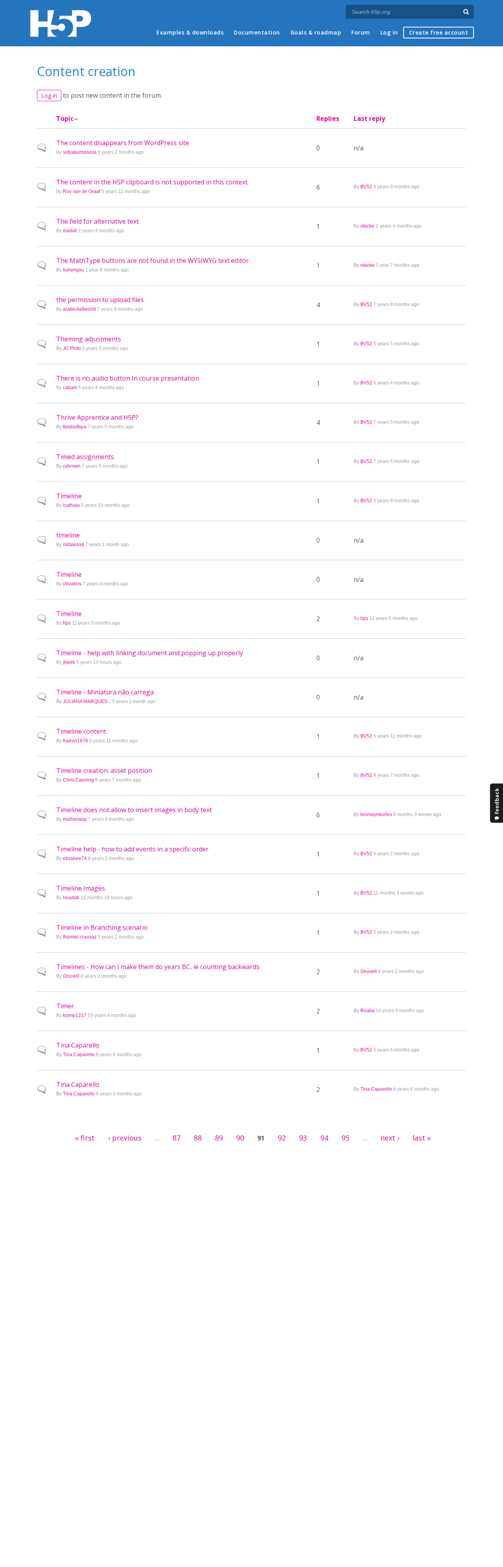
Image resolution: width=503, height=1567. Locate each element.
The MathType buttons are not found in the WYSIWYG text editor (152, 260)
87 (176, 1137)
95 (345, 1137)
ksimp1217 (74, 1015)
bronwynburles (376, 814)
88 (198, 1137)
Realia (367, 1010)
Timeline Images (80, 888)
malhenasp (75, 819)
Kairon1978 (75, 740)
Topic (64, 118)
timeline (68, 535)
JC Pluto (72, 348)
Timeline (69, 496)
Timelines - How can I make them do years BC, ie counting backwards (157, 966)
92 (282, 1137)
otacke (367, 226)
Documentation (257, 32)
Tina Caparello (77, 1045)
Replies (327, 118)
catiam (70, 387)
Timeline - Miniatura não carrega (105, 692)
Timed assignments (85, 456)
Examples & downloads (190, 32)
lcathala (71, 505)
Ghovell (71, 976)
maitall (70, 230)
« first (85, 1137)
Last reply (369, 118)
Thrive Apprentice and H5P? (97, 417)
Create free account (438, 32)
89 (219, 1137)
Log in (389, 32)
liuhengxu (73, 270)
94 (324, 1137)
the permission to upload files (100, 299)
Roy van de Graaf (81, 191)
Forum (360, 32)
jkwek (69, 662)
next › (389, 1137)
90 (240, 1137)
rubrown (72, 466)
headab (71, 897)
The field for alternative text (97, 221)
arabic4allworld (79, 309)
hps (67, 623)
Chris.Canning (78, 780)
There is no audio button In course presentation (127, 378)
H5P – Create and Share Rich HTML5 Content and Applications (60, 23)
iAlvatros (72, 584)
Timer (65, 1006)
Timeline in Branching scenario (102, 927)
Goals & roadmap (315, 32)
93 (303, 1137)
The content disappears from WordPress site (122, 142)
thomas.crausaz (80, 937)
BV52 (366, 186)
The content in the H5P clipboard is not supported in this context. (152, 182)
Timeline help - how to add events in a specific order (132, 849)
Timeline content (81, 731)
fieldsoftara (74, 427)
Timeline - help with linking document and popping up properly (149, 653)
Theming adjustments (88, 339)
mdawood (73, 544)
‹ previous (124, 1137)
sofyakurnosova (80, 152)
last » (422, 1137)
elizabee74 (75, 858)
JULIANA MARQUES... (87, 701)
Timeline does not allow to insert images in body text (134, 809)
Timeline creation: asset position (104, 770)
